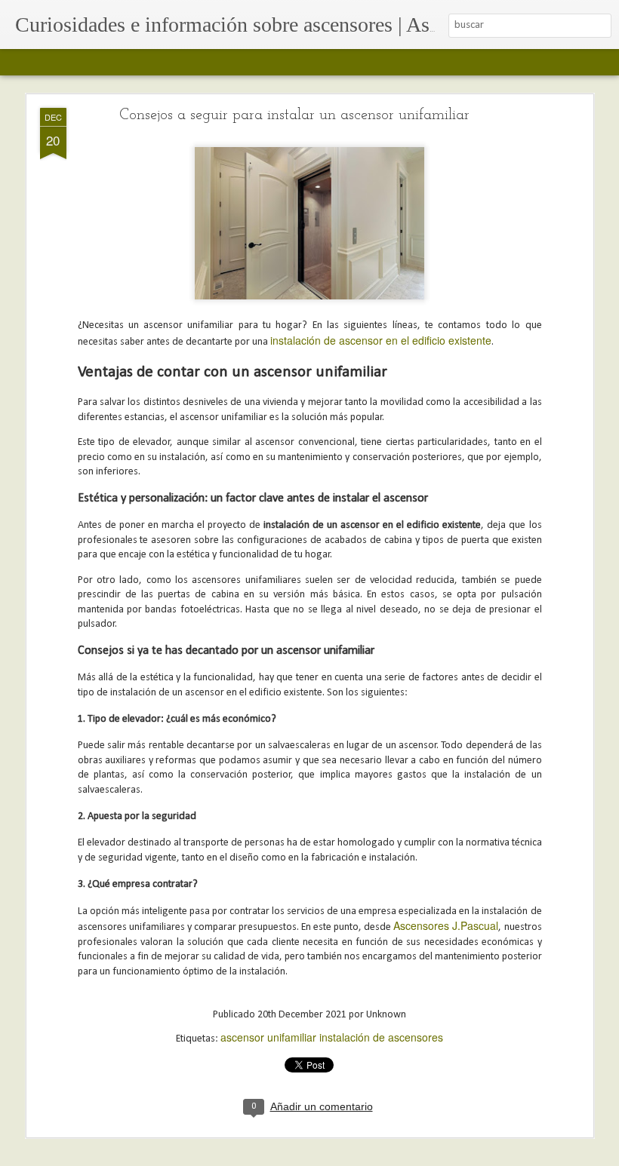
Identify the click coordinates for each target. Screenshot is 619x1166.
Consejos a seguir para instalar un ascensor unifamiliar (294, 115)
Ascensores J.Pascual (445, 925)
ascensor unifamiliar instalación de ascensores (331, 1037)
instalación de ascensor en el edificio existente (380, 340)
